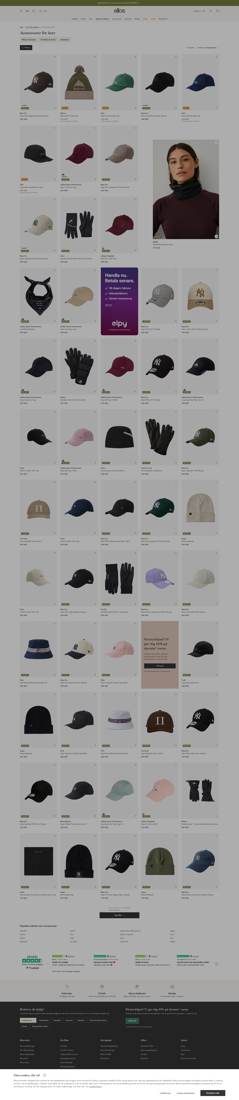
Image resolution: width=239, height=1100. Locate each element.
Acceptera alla (212, 1093)
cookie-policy (96, 1086)
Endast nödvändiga (185, 1093)
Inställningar (165, 1093)
